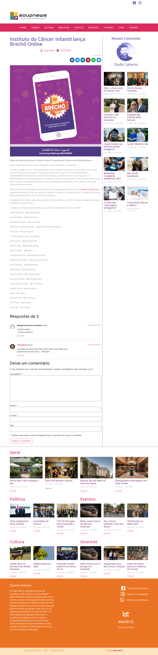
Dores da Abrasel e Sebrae (58, 480)
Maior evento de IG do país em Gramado (90, 524)
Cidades (35, 27)
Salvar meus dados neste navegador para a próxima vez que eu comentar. (47, 435)
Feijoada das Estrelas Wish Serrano (134, 117)
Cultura (48, 27)
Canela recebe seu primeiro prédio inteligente (113, 146)
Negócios (93, 27)
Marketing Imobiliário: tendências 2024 (112, 176)
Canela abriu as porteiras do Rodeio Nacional (20, 566)
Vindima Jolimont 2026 (42, 565)
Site (11, 425)
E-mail (13, 415)
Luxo (121, 27)
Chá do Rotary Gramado (134, 89)
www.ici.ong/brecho (89, 189)
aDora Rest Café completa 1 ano (24, 482)
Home (23, 27)
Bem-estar (63, 27)
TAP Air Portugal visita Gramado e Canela (65, 524)
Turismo (133, 27)
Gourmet (109, 27)
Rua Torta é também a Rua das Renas (113, 524)
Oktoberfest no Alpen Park (135, 522)
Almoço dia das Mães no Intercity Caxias (93, 482)
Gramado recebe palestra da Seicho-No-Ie (67, 566)
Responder (20, 336)
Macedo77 (118, 650)
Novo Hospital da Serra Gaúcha (19, 522)
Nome (13, 405)
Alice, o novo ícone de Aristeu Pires (113, 89)
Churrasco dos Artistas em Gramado (111, 117)
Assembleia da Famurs (40, 522)
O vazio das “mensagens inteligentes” (110, 205)
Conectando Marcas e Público (137, 204)
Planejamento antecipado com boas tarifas (131, 482)
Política (78, 27)
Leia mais (13, 491)
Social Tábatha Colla (137, 143)
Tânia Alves (22, 345)
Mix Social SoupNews (132, 174)
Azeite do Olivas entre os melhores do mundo (136, 566)
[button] (72, 60)
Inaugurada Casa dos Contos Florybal (114, 565)
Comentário (16, 374)
